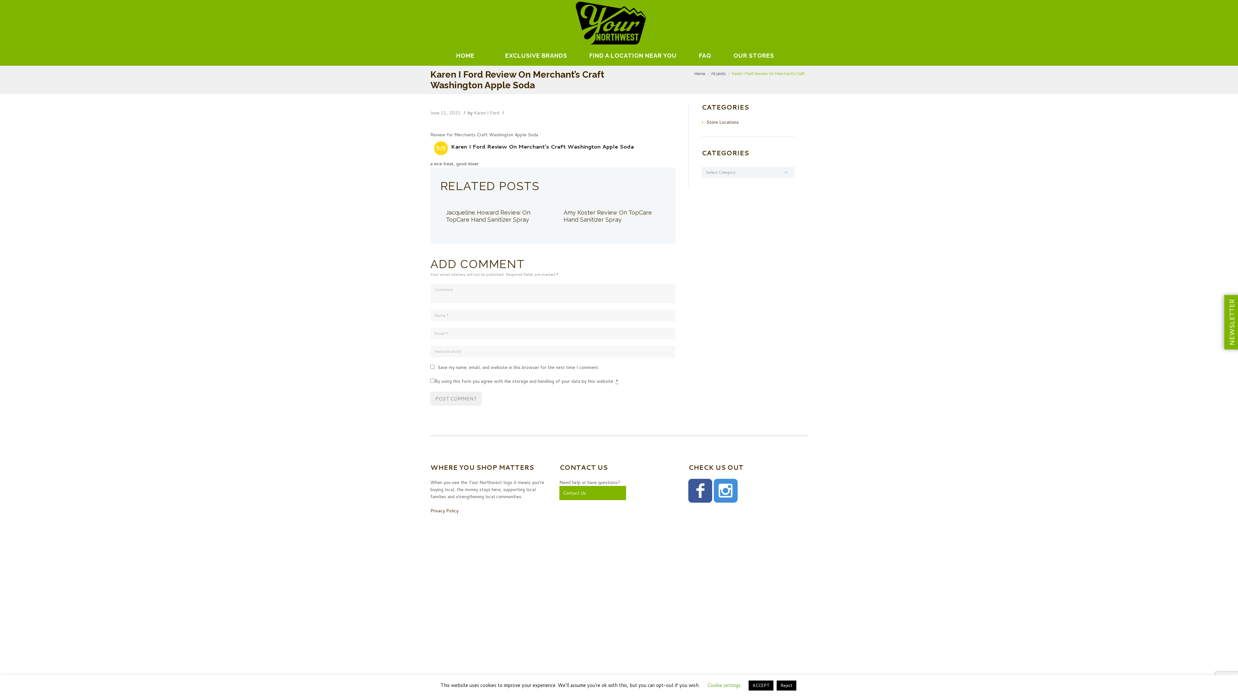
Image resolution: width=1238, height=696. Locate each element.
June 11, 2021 (445, 113)
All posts (718, 73)
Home (465, 55)
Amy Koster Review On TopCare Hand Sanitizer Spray (608, 216)
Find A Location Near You (633, 55)
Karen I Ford (486, 113)
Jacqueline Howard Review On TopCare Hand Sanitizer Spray (488, 216)
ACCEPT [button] (761, 685)
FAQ (705, 55)
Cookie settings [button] (724, 685)
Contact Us (574, 493)
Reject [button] (786, 685)
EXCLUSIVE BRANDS (536, 55)
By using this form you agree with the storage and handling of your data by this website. (526, 381)
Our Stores (753, 55)
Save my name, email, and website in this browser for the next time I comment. (518, 367)
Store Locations (722, 122)
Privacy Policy (444, 511)
